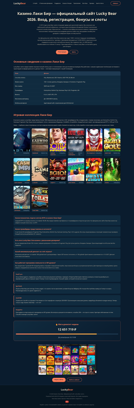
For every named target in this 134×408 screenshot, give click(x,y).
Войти (74, 52)
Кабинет (115, 3)
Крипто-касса (100, 3)
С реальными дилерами (45, 3)
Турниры (91, 3)
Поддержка (57, 3)
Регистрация (62, 52)
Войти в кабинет (74, 380)
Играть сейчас (58, 379)
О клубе (35, 3)
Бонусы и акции (67, 3)
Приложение (76, 3)
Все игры (84, 3)
